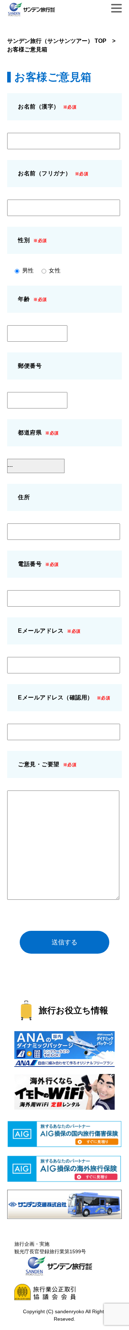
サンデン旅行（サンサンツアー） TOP (56, 41)
